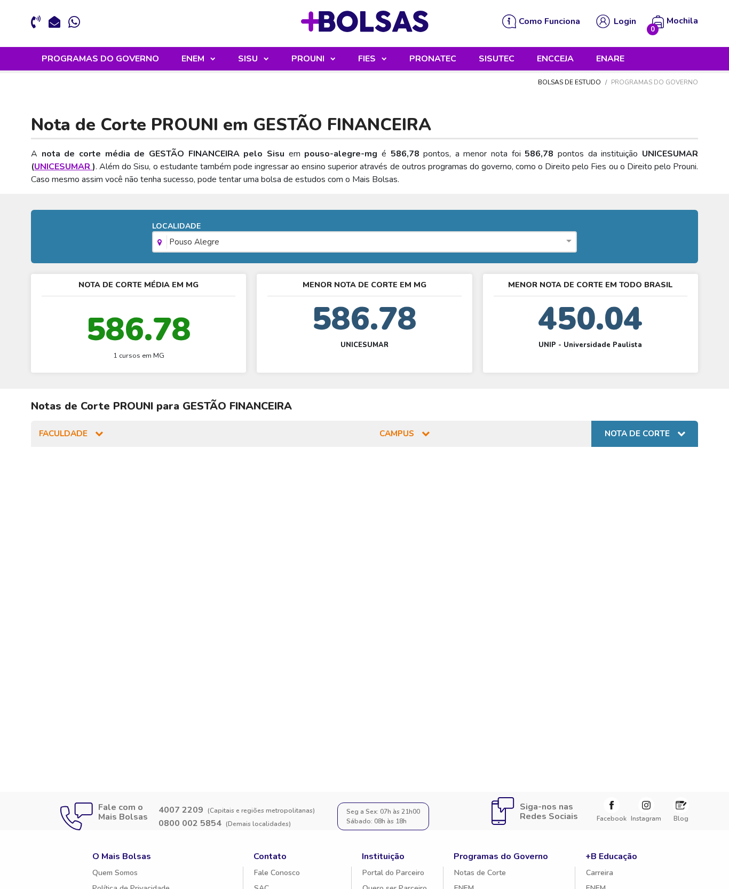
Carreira (599, 873)
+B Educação (611, 856)
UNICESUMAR (63, 166)
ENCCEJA (555, 59)
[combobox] (364, 243)
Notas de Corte (480, 873)
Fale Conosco (277, 873)
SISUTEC (496, 59)
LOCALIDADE (185, 234)
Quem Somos (115, 873)
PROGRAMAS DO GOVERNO (100, 59)
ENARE (610, 59)
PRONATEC (432, 59)
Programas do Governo (501, 856)
